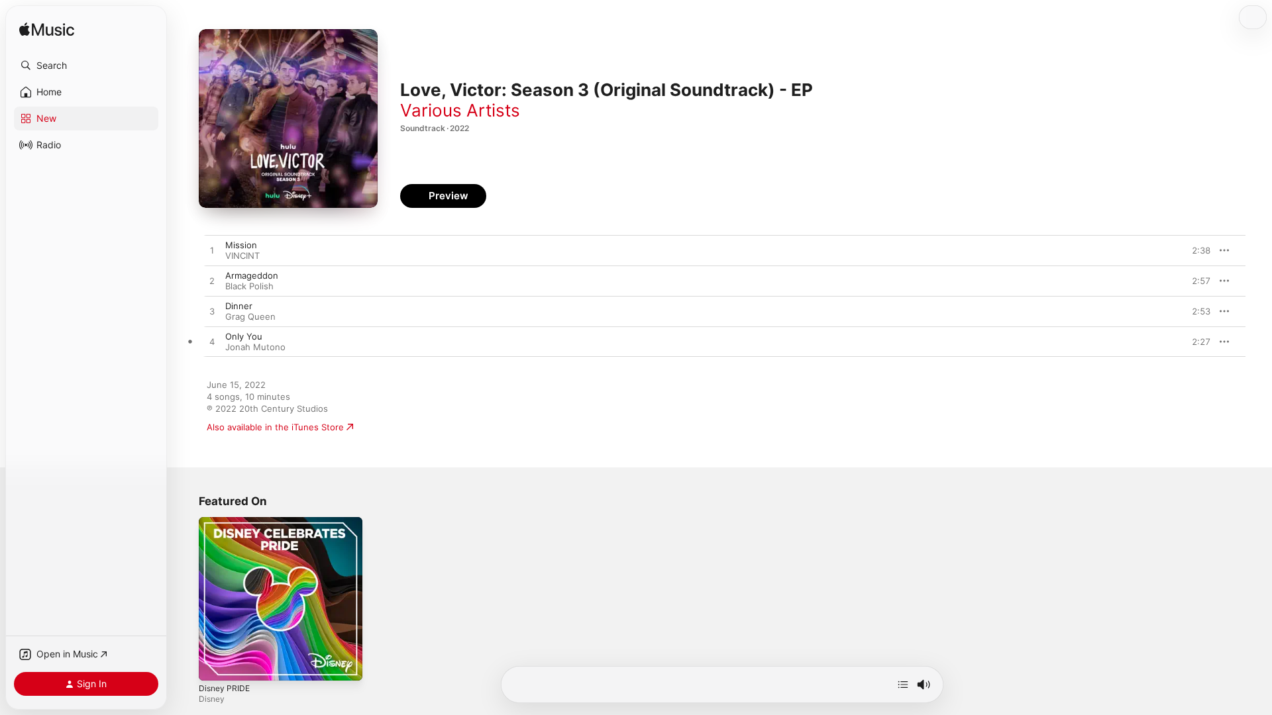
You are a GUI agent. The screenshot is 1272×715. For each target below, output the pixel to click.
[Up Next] (903, 684)
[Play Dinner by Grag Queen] (212, 312)
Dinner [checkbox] (238, 306)
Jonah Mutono (255, 347)
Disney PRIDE (226, 522)
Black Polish (249, 286)
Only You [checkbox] (243, 336)
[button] (86, 65)
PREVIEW (1195, 250)
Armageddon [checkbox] (251, 275)
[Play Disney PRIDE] (215, 664)
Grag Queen (250, 316)
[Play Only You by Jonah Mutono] (212, 342)
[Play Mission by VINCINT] (212, 251)
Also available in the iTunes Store (275, 427)
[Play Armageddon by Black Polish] (212, 281)
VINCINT (242, 255)
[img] (46, 30)
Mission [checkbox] (241, 245)
